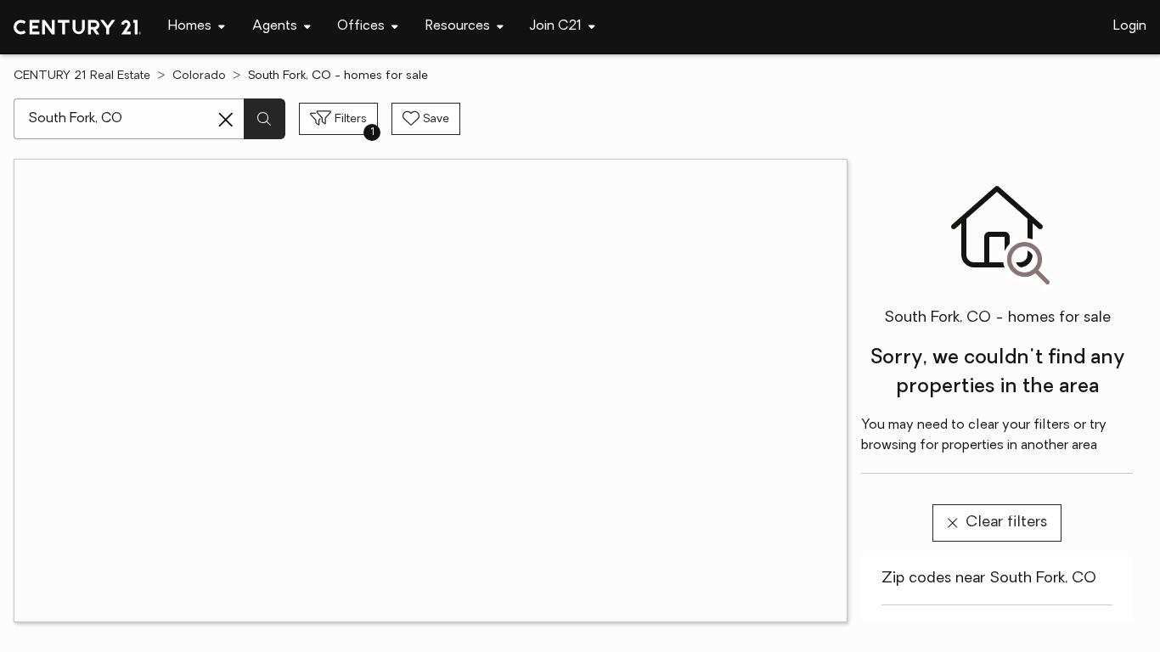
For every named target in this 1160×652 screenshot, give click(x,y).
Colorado (199, 76)
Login (1129, 26)
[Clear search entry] (226, 119)
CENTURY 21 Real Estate (82, 76)
